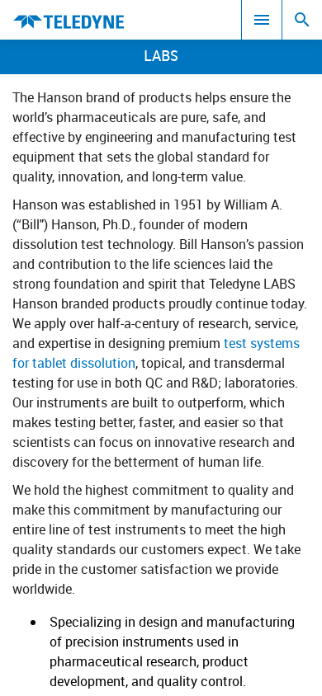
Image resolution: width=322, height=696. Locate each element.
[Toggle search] (302, 20)
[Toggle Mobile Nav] (261, 20)
